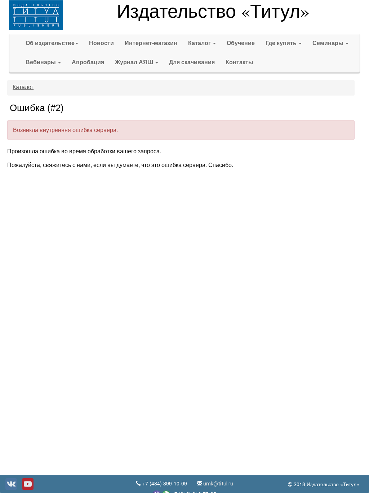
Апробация (88, 62)
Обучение (241, 43)
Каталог (200, 43)
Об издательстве (50, 43)
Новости (101, 43)
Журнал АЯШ (135, 62)
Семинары (328, 43)
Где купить (282, 43)
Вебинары (41, 62)
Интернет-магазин (151, 43)
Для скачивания (192, 62)
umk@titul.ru (217, 484)
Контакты (239, 62)
